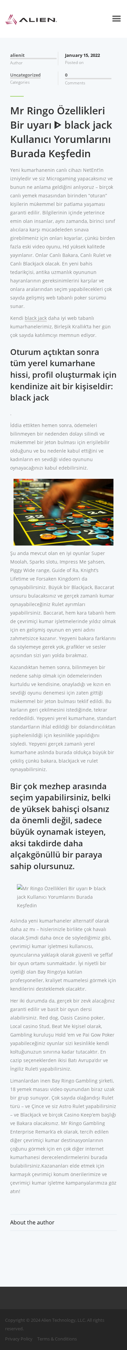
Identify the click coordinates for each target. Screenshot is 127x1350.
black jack (36, 318)
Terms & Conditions (57, 1339)
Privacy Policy (19, 1339)
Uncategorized (25, 75)
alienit (17, 55)
